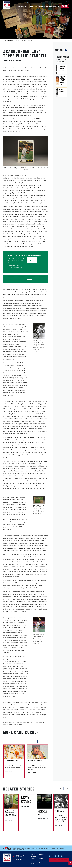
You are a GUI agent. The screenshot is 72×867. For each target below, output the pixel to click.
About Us (44, 2)
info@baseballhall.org (19, 859)
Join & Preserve (51, 6)
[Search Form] (65, 2)
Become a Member (57, 2)
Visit (18, 6)
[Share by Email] (65, 50)
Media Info (34, 863)
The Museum (24, 6)
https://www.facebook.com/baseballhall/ (55, 856)
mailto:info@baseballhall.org (49, 856)
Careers (33, 854)
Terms (41, 858)
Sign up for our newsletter (58, 860)
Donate (49, 2)
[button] (39, 741)
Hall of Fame (33, 6)
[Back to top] (70, 863)
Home (4, 40)
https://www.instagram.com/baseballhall (58, 856)
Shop (58, 6)
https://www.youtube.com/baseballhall (62, 856)
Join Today (32, 259)
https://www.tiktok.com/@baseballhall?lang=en (65, 856)
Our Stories (41, 6)
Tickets (64, 6)
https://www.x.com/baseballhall (52, 856)
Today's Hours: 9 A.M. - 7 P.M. (32, 2)
